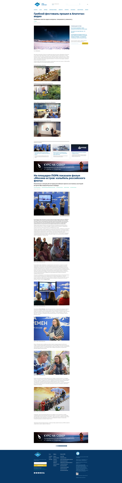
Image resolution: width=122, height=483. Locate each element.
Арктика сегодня (56, 457)
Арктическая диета (63, 465)
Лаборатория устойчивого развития (66, 462)
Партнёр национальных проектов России (82, 475)
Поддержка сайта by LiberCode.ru (80, 477)
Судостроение (80, 9)
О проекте (50, 456)
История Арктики (59, 187)
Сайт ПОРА (62, 456)
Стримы (35, 21)
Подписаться (85, 43)
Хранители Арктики (63, 468)
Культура (35, 9)
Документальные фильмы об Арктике (48, 187)
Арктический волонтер (64, 470)
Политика (67, 9)
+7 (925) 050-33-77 (84, 460)
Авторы (50, 457)
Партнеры (50, 459)
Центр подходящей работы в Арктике (66, 459)
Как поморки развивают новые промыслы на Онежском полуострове (79, 28)
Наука (40, 9)
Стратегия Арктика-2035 (64, 467)
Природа (45, 9)
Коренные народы (53, 9)
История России (73, 187)
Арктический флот (37, 187)
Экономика (73, 9)
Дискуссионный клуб (63, 460)
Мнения (86, 9)
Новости (54, 456)
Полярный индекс (63, 457)
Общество (61, 9)
